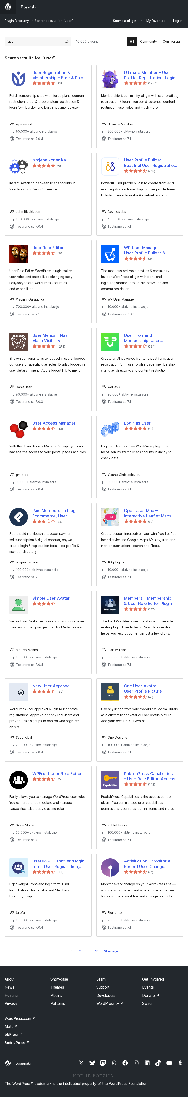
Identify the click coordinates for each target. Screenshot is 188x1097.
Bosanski (23, 1063)
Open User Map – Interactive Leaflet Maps (147, 513)
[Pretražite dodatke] (66, 41)
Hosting (11, 995)
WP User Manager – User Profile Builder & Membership (144, 250)
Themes (57, 987)
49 (96, 951)
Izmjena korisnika (49, 160)
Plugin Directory (17, 21)
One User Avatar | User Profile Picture (143, 688)
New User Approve (51, 685)
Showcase (59, 979)
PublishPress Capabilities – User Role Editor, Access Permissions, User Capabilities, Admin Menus (149, 776)
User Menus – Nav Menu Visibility (49, 338)
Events (148, 987)
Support (103, 987)
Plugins (56, 995)
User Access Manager (53, 423)
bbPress (14, 1034)
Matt (11, 1026)
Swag (149, 1003)
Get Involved (153, 979)
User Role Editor (48, 247)
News (9, 987)
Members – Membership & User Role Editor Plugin (148, 601)
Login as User (137, 423)
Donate (150, 995)
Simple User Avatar (51, 598)
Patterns (57, 1003)
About (10, 979)
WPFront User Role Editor (57, 773)
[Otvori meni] (180, 7)
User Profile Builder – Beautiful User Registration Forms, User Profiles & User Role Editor (151, 163)
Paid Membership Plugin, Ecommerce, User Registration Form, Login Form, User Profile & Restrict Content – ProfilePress (56, 513)
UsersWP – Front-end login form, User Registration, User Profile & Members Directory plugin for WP (58, 864)
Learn (101, 979)
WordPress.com (20, 1018)
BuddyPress (17, 1042)
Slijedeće (111, 951)
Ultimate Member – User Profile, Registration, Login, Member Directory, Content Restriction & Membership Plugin (151, 75)
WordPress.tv (110, 1003)
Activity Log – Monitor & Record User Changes (147, 864)
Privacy (11, 1003)
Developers (105, 995)
